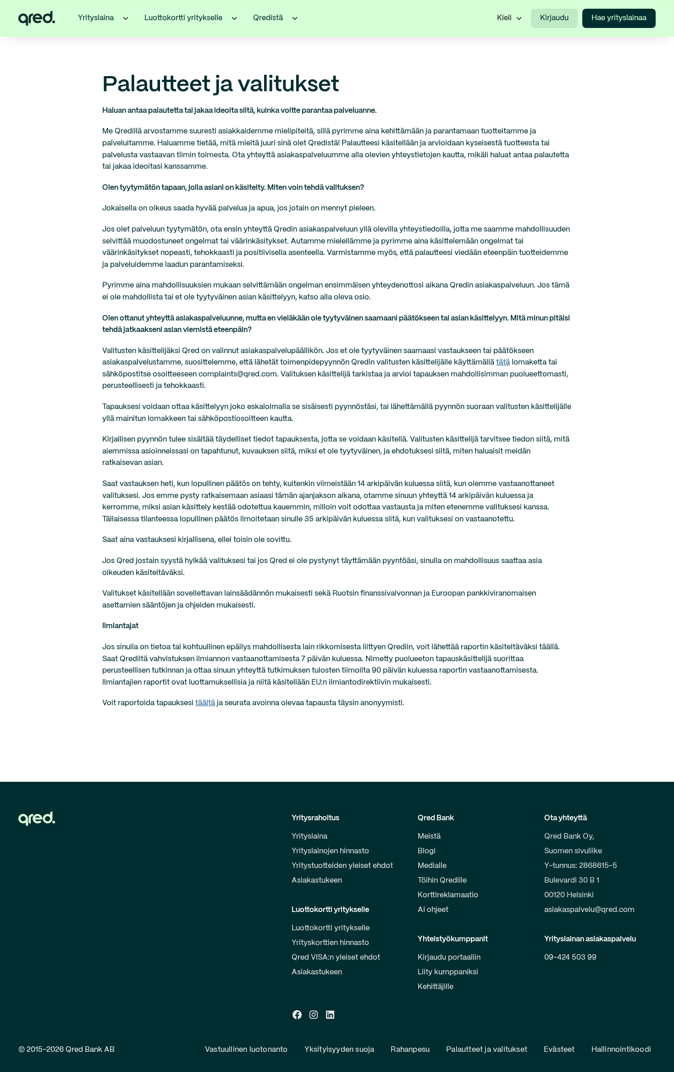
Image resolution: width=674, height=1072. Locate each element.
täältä (205, 703)
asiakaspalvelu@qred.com (589, 909)
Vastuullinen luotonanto (246, 1049)
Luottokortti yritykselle (331, 928)
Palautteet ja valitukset (486, 1049)
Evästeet (559, 1049)
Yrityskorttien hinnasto (330, 942)
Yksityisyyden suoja (339, 1049)
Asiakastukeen (317, 880)
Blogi (427, 851)
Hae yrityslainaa (618, 18)
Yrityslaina (309, 836)
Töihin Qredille (442, 880)
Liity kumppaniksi (448, 972)
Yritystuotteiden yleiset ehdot (342, 865)
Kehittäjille (435, 987)
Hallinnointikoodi (621, 1049)
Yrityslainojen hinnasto (330, 851)
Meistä (429, 836)
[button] (125, 18)
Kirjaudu (554, 18)
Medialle (432, 865)
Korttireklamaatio (448, 895)
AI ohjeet (433, 909)
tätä (503, 362)
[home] (36, 18)
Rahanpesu (410, 1049)
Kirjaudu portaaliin (449, 957)
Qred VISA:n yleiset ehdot (336, 957)
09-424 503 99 (570, 957)
